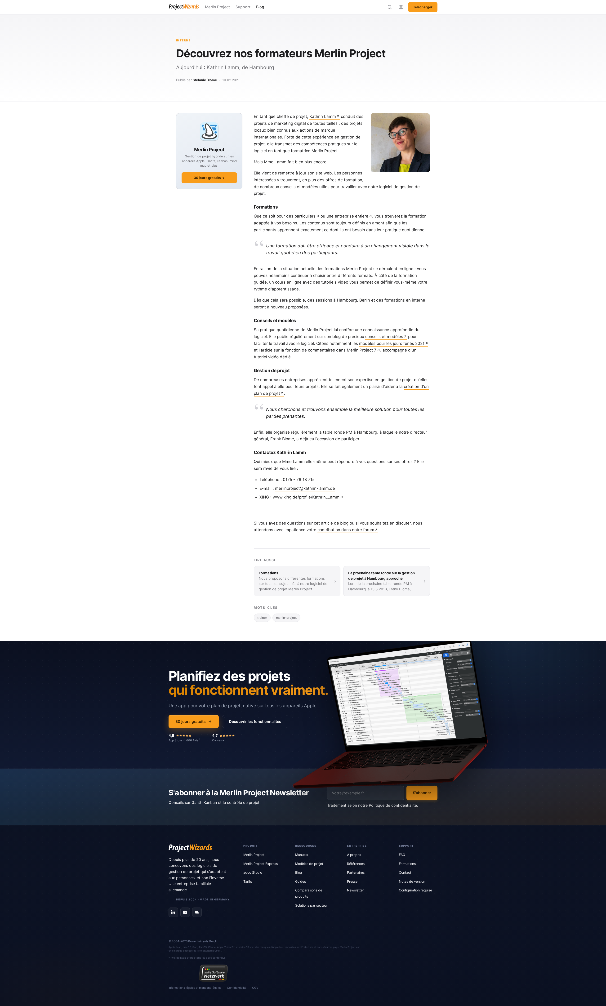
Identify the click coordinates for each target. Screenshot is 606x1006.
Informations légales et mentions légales (195, 987)
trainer (262, 617)
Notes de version (412, 881)
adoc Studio (252, 872)
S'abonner (422, 792)
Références (356, 864)
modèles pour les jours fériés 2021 (391, 343)
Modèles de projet (309, 864)
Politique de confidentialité (393, 805)
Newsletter (355, 890)
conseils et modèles (384, 336)
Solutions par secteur (311, 905)
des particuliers (301, 216)
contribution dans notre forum (345, 529)
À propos (354, 855)
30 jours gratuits (190, 721)
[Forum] (197, 912)
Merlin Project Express (260, 864)
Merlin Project (217, 6)
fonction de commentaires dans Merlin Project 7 (330, 350)
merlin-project (286, 617)
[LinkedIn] (173, 912)
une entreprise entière (347, 216)
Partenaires (356, 872)
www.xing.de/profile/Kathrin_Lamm (306, 497)
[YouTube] (185, 912)
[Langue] (401, 7)
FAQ (402, 855)
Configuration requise (415, 890)
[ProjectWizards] (199, 848)
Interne (183, 40)
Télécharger (422, 7)
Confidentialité (236, 987)
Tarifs (247, 881)
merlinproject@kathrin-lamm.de (305, 488)
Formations (407, 864)
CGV (255, 987)
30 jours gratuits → (209, 178)
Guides (300, 881)
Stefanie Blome (205, 80)
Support (243, 6)
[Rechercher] (389, 7)
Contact (405, 872)
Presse (352, 881)
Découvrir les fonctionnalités (255, 721)
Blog (260, 6)
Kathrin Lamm (322, 116)
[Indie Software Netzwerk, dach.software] (213, 973)
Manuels (301, 855)
